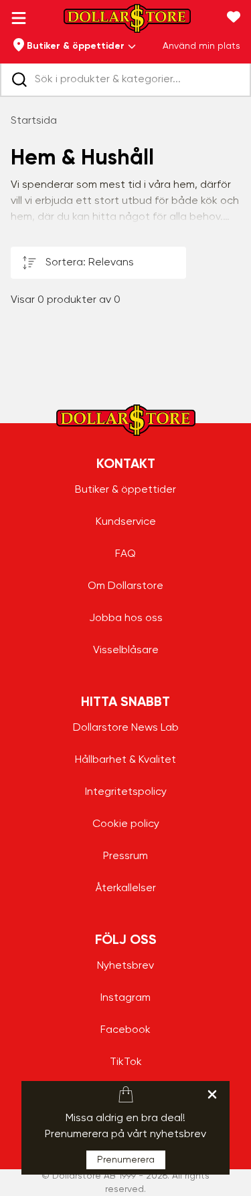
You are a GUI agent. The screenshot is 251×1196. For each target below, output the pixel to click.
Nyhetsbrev (125, 966)
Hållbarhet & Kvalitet (125, 760)
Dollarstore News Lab (126, 728)
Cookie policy (125, 824)
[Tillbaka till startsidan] (127, 22)
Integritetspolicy (126, 792)
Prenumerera (126, 1160)
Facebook (125, 1030)
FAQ (125, 554)
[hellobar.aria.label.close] (212, 1094)
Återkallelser (126, 888)
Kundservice (126, 522)
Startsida (34, 121)
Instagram (125, 998)
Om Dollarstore (125, 586)
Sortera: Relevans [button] (90, 262)
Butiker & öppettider (125, 490)
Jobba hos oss (126, 618)
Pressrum (125, 856)
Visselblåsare (126, 650)
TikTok (126, 1062)
